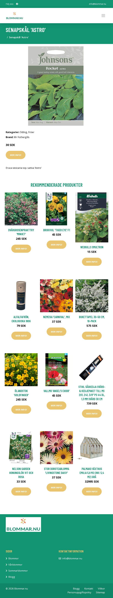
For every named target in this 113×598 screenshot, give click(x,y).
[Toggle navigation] (103, 15)
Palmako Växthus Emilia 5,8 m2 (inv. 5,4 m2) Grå (92, 473)
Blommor (13, 558)
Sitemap (100, 592)
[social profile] (17, 4)
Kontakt (88, 588)
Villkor (101, 588)
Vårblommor (15, 564)
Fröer (31, 132)
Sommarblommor (18, 570)
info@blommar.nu (97, 3)
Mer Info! (15, 154)
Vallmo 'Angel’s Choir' (57, 391)
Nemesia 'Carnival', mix (56, 317)
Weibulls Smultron (91, 247)
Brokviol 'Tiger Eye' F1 (56, 230)
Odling (23, 132)
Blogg (11, 576)
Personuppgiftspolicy (79, 592)
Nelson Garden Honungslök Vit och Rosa (21, 473)
